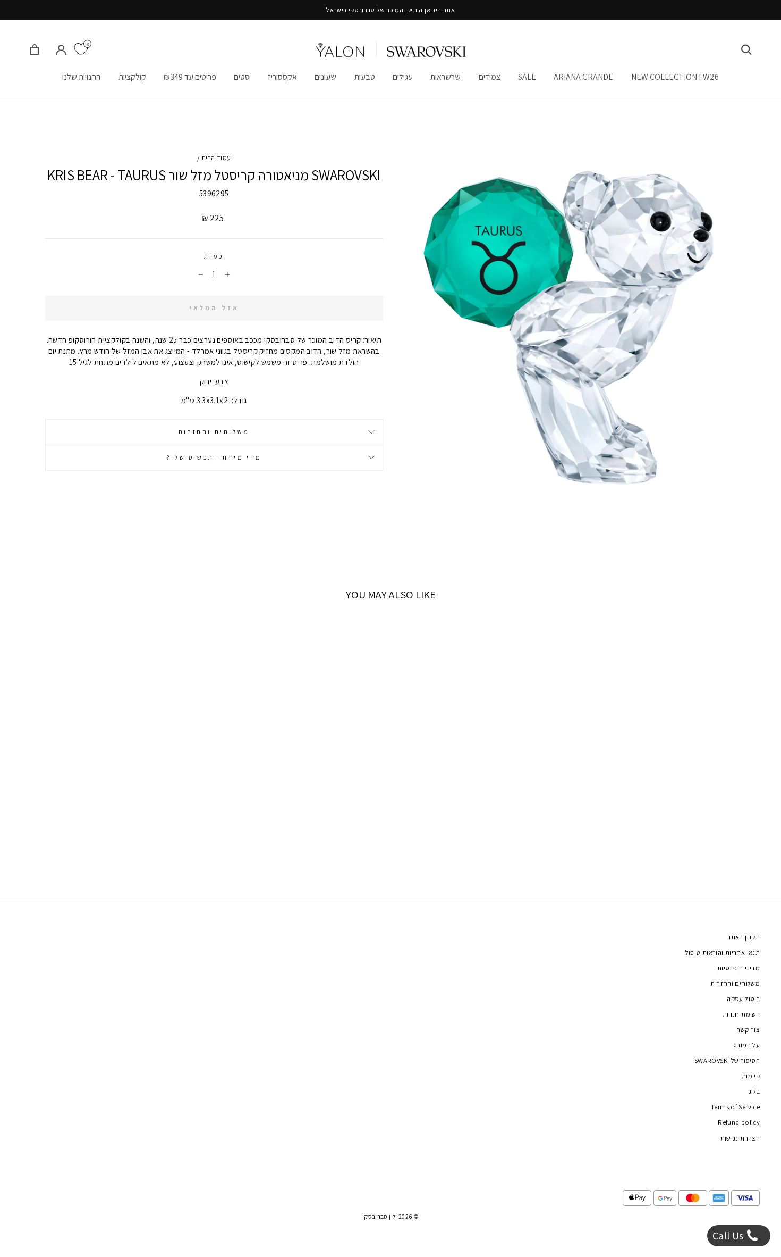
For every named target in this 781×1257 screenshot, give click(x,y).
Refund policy (739, 1122)
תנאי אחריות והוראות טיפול (722, 952)
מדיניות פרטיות (738, 967)
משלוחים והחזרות (214, 432)
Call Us (729, 1236)
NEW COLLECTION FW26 (675, 76)
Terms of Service (735, 1106)
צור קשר (748, 1029)
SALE (527, 76)
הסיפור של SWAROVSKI (727, 1060)
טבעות (364, 76)
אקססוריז (282, 76)
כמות (214, 256)
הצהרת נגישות (740, 1138)
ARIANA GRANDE (583, 76)
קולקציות (132, 76)
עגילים (403, 76)
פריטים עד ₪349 (190, 76)
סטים (242, 76)
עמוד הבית (216, 157)
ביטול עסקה (743, 998)
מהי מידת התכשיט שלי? (214, 457)
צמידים (489, 76)
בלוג (754, 1091)
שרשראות (445, 76)
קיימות (751, 1075)
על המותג (746, 1045)
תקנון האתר (743, 937)
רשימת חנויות (741, 1014)
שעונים (325, 76)
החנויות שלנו (81, 76)
